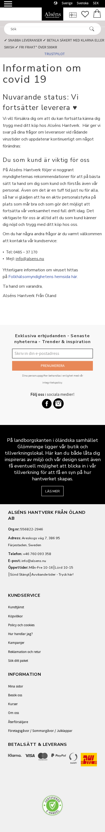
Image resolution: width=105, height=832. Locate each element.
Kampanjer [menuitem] (16, 643)
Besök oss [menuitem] (15, 695)
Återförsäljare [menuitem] (18, 722)
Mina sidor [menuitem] (15, 686)
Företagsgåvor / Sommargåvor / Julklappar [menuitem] (40, 731)
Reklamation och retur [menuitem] (24, 652)
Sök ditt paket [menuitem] (18, 661)
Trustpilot (54, 53)
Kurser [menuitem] (13, 704)
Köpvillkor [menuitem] (15, 616)
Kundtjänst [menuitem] (16, 607)
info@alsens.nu (34, 561)
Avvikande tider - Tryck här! (52, 574)
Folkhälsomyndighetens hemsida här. (43, 277)
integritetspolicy (52, 382)
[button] (4, 6)
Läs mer (52, 491)
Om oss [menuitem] (13, 713)
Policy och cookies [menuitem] (21, 625)
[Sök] (92, 29)
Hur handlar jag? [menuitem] (20, 634)
